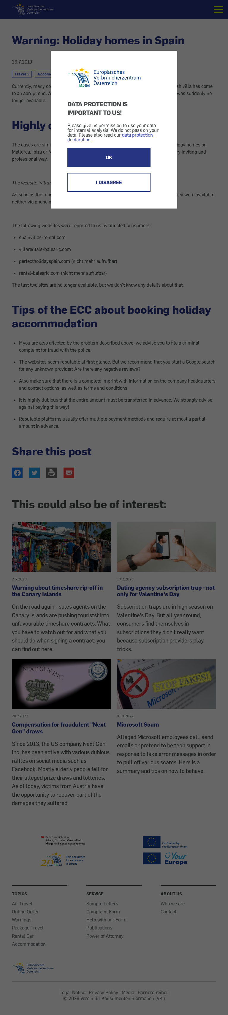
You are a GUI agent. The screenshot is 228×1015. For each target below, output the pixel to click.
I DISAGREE (109, 182)
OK (109, 157)
